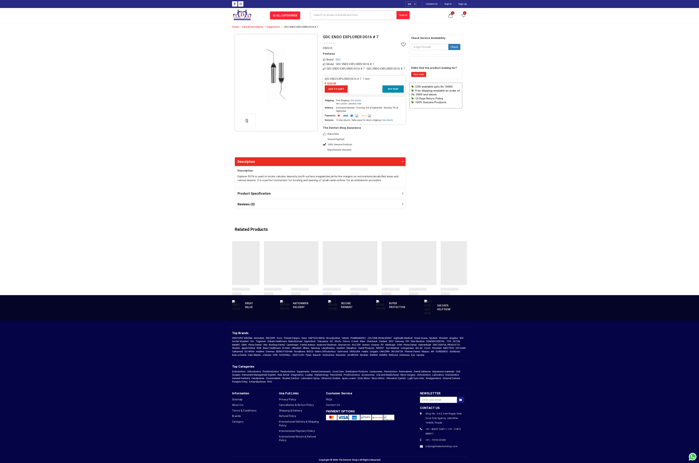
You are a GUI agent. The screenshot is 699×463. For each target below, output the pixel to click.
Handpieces (258, 378)
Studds (236, 348)
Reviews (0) (246, 204)
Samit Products (366, 348)
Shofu (338, 341)
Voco (280, 338)
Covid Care (338, 371)
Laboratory (438, 374)
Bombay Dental (277, 344)
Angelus (454, 338)
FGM (399, 344)
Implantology (321, 374)
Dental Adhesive (422, 371)
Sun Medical (393, 348)
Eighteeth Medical (403, 338)
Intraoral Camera (451, 378)
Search (403, 15)
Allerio (306, 348)
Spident (433, 338)
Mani (363, 341)
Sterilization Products (356, 371)
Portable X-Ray (239, 381)
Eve (413, 355)
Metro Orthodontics (325, 351)
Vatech (346, 338)
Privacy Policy (287, 399)
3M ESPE (271, 338)
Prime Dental (410, 344)
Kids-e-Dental (239, 355)
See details (356, 100)
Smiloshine (328, 355)
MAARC (236, 344)
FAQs (329, 399)
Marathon (352, 348)
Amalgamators (433, 378)
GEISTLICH (299, 355)
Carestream (293, 344)
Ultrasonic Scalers (330, 378)
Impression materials (443, 371)
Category (237, 421)
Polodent (437, 348)
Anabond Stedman (327, 344)
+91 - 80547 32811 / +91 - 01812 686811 (443, 431)
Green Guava (421, 338)
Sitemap (237, 399)
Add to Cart (336, 89)
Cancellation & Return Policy (296, 404)
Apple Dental (249, 348)
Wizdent (443, 338)
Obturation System (396, 378)
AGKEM (374, 355)
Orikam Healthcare (277, 341)
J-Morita (267, 355)
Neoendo (341, 355)
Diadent (383, 341)
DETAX (457, 341)
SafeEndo (455, 351)
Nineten (364, 355)
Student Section (290, 378)
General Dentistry (241, 378)
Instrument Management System (259, 374)
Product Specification (254, 193)
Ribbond (393, 355)
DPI (408, 341)
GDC (338, 59)
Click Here (418, 74)
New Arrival (283, 374)
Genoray (399, 341)
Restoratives (405, 371)
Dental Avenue (308, 344)
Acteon (366, 344)
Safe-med (342, 351)
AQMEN (383, 355)
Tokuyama (323, 341)
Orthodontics (254, 371)
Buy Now (393, 89)
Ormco (346, 341)
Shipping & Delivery (290, 410)
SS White (249, 351)
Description (246, 161)
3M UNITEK (397, 351)
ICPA (275, 355)
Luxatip (309, 374)
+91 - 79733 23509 (435, 440)
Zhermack (372, 341)
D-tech (355, 341)
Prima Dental (255, 344)
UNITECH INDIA (316, 338)
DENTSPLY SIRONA (242, 338)
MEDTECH (449, 348)
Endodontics (239, 371)
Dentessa (405, 355)
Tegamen (261, 341)
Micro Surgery (407, 374)
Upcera (420, 355)
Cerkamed (237, 351)
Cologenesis (407, 348)
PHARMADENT (359, 338)
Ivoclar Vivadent (240, 341)
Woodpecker (333, 338)
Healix (365, 351)
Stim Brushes (418, 341)
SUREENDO (442, 351)
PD (382, 344)
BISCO (310, 351)
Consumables (273, 378)
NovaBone (300, 351)
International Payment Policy (297, 430)
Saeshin (340, 348)
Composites (376, 371)
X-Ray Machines (257, 381)
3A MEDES (353, 355)
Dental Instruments (252, 26)
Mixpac (426, 351)
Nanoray (315, 348)
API (433, 351)
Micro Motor (378, 378)
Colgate (374, 351)
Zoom (427, 348)
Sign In (448, 4)
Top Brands (240, 333)
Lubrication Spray (310, 378)
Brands (236, 416)
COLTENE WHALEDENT (380, 338)
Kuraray (375, 344)
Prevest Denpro (292, 338)
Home (235, 26)
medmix (260, 351)
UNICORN (385, 351)
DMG (244, 344)
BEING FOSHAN (284, 351)
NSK (259, 348)
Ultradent (297, 348)
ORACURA (355, 351)
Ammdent (259, 338)
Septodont (310, 341)
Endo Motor (364, 378)
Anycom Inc (344, 344)
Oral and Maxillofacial (387, 374)
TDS (449, 341)
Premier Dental (412, 351)
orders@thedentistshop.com (441, 446)
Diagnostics (273, 26)
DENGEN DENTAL (435, 341)
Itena (304, 338)
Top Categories (243, 366)
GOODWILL (285, 355)
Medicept (390, 344)
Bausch (317, 355)
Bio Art (419, 348)
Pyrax (309, 355)
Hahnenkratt (425, 344)
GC (331, 341)
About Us (237, 404)
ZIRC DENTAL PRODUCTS (446, 344)
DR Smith (461, 348)
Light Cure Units (416, 378)
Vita (265, 344)
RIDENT (380, 348)
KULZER (356, 344)
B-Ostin (286, 348)
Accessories (368, 374)
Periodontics (390, 371)
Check (454, 47)
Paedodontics (288, 371)
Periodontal (336, 374)
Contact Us (432, 4)
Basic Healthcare (272, 348)
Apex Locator (349, 378)
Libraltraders (328, 348)
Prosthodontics (271, 371)
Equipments (303, 371)
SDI (462, 338)
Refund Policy (287, 416)
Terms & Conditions (244, 410)
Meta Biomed (295, 341)
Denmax (270, 351)
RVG (269, 381)
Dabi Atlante (254, 355)
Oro (252, 341)
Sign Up (462, 4)
